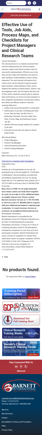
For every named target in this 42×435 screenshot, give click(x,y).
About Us (5, 410)
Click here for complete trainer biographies (18, 161)
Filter (6, 257)
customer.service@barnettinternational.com (18, 398)
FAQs (4, 426)
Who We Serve (7, 414)
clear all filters (30, 277)
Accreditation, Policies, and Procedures (16, 422)
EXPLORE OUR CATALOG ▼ (21, 15)
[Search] (29, 3)
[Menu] (2, 9)
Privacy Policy (7, 430)
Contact (4, 418)
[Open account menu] (39, 9)
